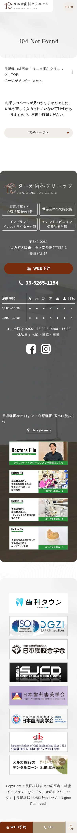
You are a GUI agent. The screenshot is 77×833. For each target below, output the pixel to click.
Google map (41, 430)
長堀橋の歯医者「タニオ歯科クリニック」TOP (34, 72)
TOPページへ (38, 132)
